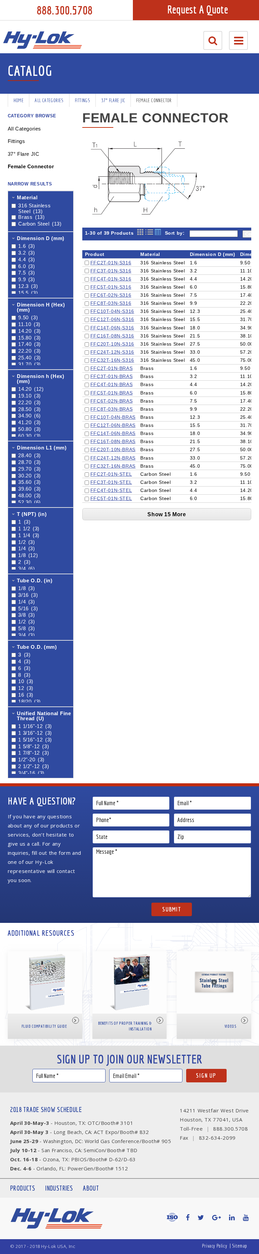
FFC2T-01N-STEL (111, 474)
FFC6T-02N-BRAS (111, 401)
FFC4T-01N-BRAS (111, 384)
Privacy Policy (214, 1246)
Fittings (82, 100)
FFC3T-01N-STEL (111, 482)
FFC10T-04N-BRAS (113, 417)
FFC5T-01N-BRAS (111, 393)
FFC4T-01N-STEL (111, 490)
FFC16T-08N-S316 (112, 336)
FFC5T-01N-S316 (110, 287)
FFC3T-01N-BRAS (111, 376)
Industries (59, 1188)
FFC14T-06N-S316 (112, 327)
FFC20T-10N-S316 (112, 344)
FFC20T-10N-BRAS (113, 449)
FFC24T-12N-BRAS (113, 458)
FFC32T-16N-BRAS (113, 466)
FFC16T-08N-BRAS (113, 441)
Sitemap (239, 1246)
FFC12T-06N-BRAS (113, 425)
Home (18, 100)
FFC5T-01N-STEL (111, 498)
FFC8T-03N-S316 (110, 303)
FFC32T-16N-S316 (112, 360)
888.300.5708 (65, 10)
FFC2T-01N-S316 (110, 262)
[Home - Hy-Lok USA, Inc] (42, 40)
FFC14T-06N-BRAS (113, 433)
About (91, 1188)
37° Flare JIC (113, 100)
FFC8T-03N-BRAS (111, 409)
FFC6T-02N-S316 (110, 295)
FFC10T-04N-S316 (112, 311)
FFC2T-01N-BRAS (111, 368)
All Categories (49, 100)
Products (22, 1188)
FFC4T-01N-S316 (110, 279)
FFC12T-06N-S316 (112, 319)
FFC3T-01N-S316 (110, 270)
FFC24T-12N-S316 (112, 352)
